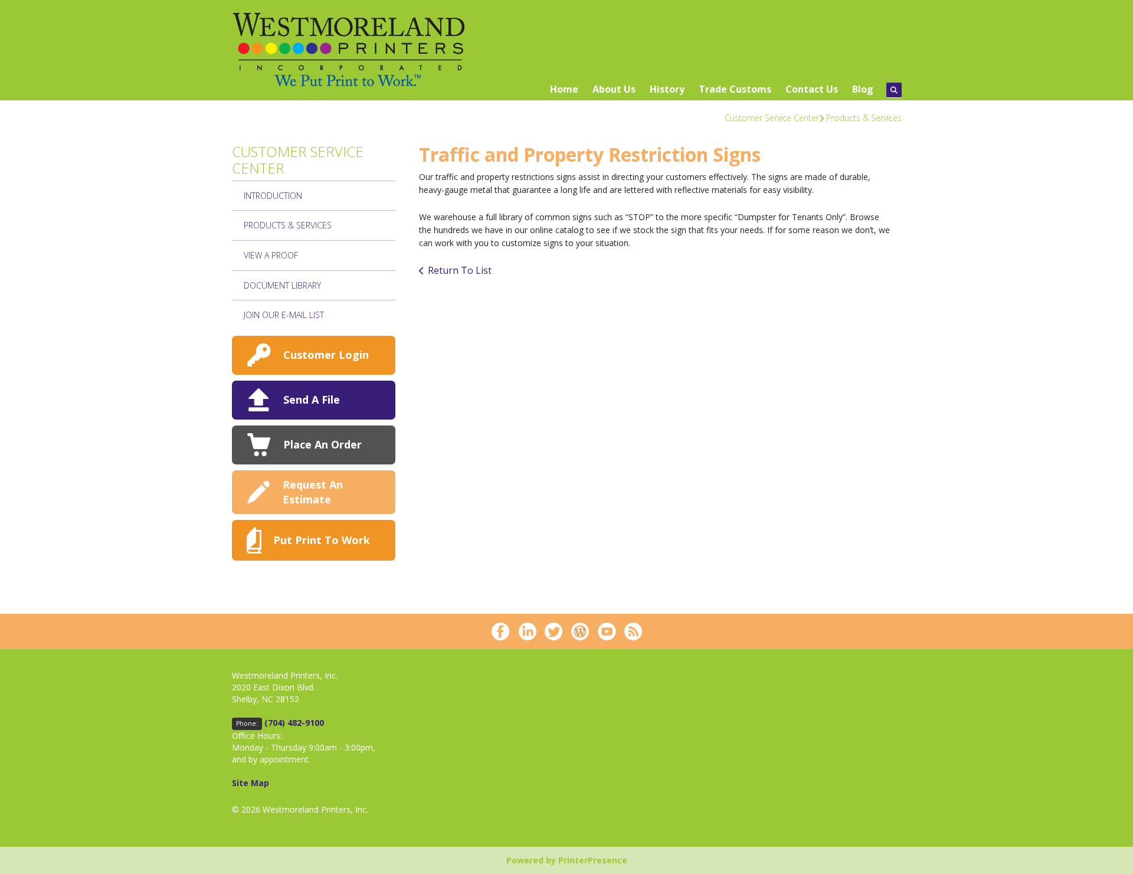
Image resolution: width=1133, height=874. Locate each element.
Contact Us (811, 89)
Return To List (460, 270)
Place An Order (322, 444)
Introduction (273, 195)
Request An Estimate (313, 491)
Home (564, 89)
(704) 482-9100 (294, 722)
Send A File (311, 399)
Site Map (250, 782)
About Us (614, 89)
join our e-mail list (284, 314)
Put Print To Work (321, 540)
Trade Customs (735, 89)
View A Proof (271, 255)
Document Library (282, 285)
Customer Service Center (772, 117)
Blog (862, 89)
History (667, 89)
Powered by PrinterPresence (566, 860)
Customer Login (326, 355)
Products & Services (864, 117)
